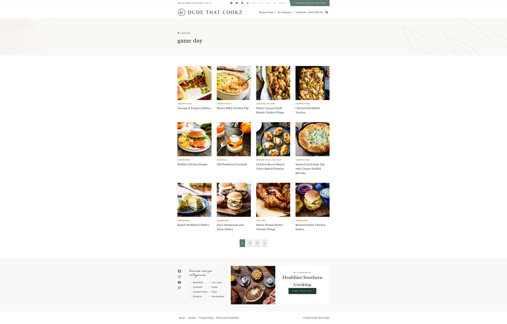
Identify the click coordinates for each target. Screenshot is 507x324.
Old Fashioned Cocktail (232, 164)
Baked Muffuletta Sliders (193, 225)
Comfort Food (184, 104)
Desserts (197, 296)
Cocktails (222, 160)
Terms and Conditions (227, 317)
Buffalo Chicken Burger (192, 164)
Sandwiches (183, 160)
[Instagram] (231, 3)
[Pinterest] (242, 3)
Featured (276, 160)
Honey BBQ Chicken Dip (233, 108)
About (261, 3)
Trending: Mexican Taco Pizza (310, 3)
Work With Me (315, 12)
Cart (275, 3)
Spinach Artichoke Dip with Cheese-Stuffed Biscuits (310, 168)
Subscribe (282, 3)
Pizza (214, 291)
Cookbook (300, 12)
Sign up (208, 3)
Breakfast (198, 282)
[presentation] (194, 83)
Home (254, 3)
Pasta (214, 287)
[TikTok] (247, 3)
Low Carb (260, 104)
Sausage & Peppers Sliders (194, 108)
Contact (268, 3)
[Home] (178, 33)
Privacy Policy (206, 317)
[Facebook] (237, 3)
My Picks (271, 104)
